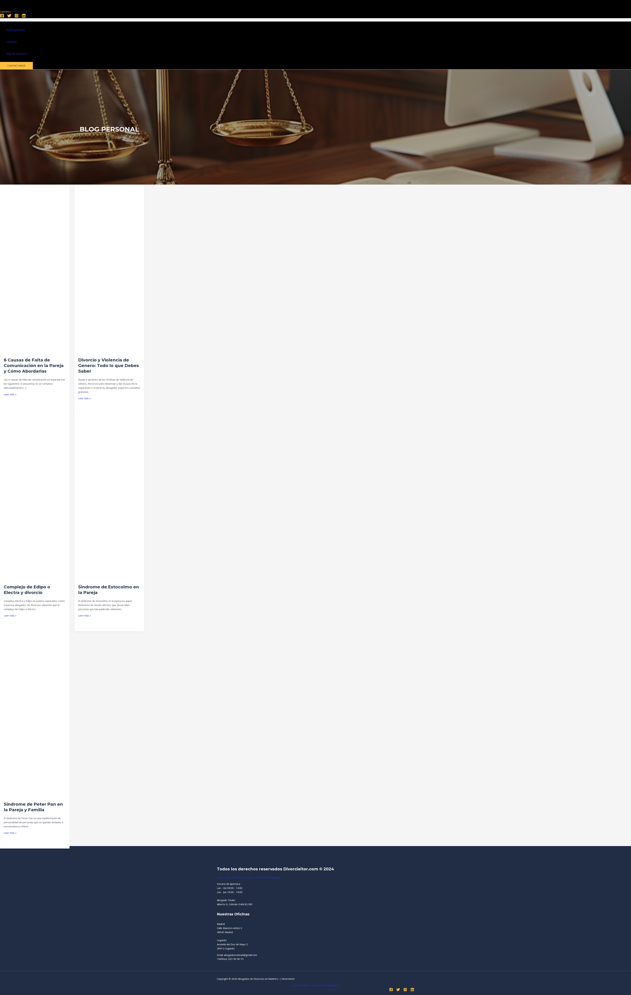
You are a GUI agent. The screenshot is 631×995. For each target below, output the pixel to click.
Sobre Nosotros (16, 30)
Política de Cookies (243, 877)
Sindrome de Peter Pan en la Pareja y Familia (33, 807)
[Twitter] (9, 16)
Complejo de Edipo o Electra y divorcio (27, 589)
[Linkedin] (24, 16)
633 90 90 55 (19, 11)
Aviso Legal (223, 877)
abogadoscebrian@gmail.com (240, 955)
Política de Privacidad (268, 877)
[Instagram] (16, 16)
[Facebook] (2, 16)
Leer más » (10, 394)
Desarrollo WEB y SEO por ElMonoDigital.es (315, 985)
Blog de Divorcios (16, 53)
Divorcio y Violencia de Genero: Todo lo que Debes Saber (108, 365)
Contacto (12, 41)
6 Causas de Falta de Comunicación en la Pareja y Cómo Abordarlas (34, 365)
